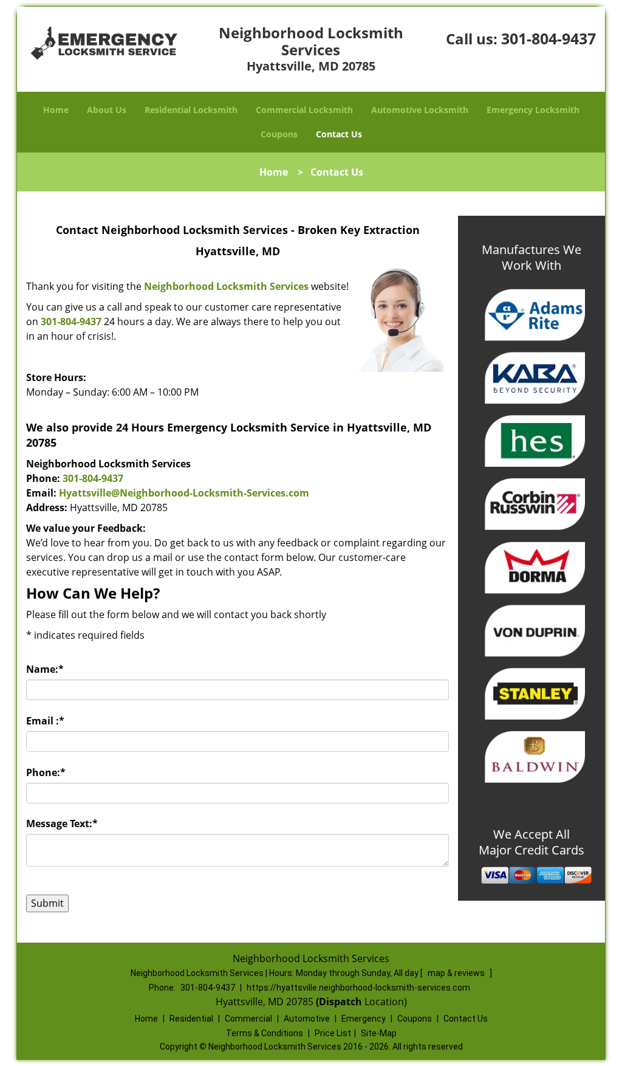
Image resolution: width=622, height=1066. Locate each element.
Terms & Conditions (264, 1033)
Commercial (248, 1018)
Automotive (307, 1018)
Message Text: (62, 823)
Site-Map (379, 1033)
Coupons (279, 134)
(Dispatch (340, 1001)
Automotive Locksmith (419, 109)
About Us (106, 109)
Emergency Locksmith (533, 109)
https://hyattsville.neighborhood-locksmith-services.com (358, 987)
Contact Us (339, 134)
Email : (45, 720)
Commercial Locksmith (304, 109)
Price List (333, 1033)
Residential (191, 1018)
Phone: (46, 772)
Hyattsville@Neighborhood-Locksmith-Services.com (184, 493)
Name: (45, 669)
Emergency (363, 1018)
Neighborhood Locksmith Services (226, 286)
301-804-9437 (548, 38)
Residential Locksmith (191, 109)
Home (56, 109)
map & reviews (457, 973)
